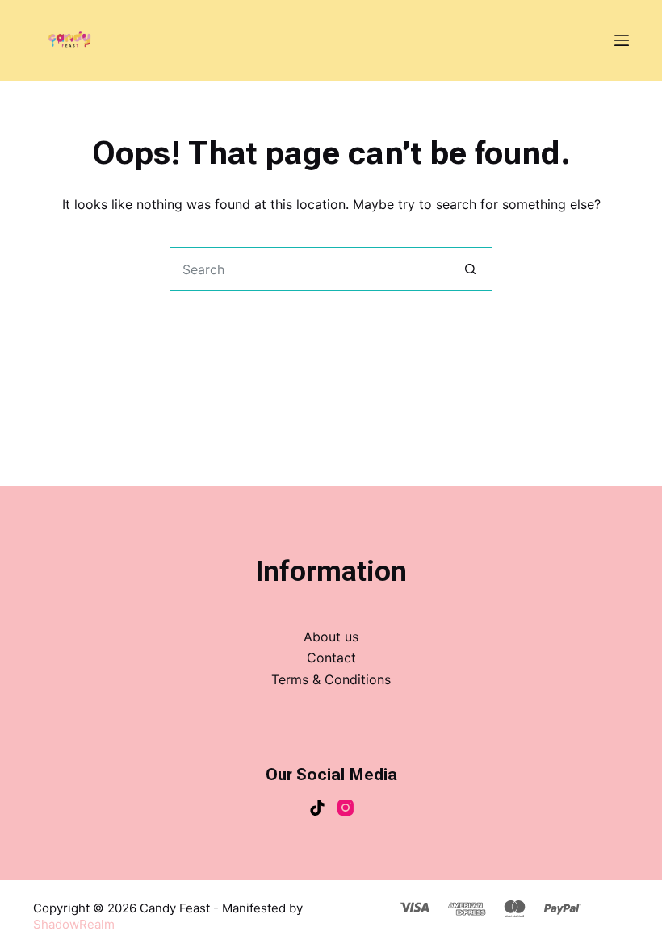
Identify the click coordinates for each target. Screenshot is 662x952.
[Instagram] (345, 808)
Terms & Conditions (331, 679)
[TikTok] (317, 808)
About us (331, 636)
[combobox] (309, 269)
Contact (331, 657)
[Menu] (621, 40)
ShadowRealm (74, 924)
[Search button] (470, 269)
